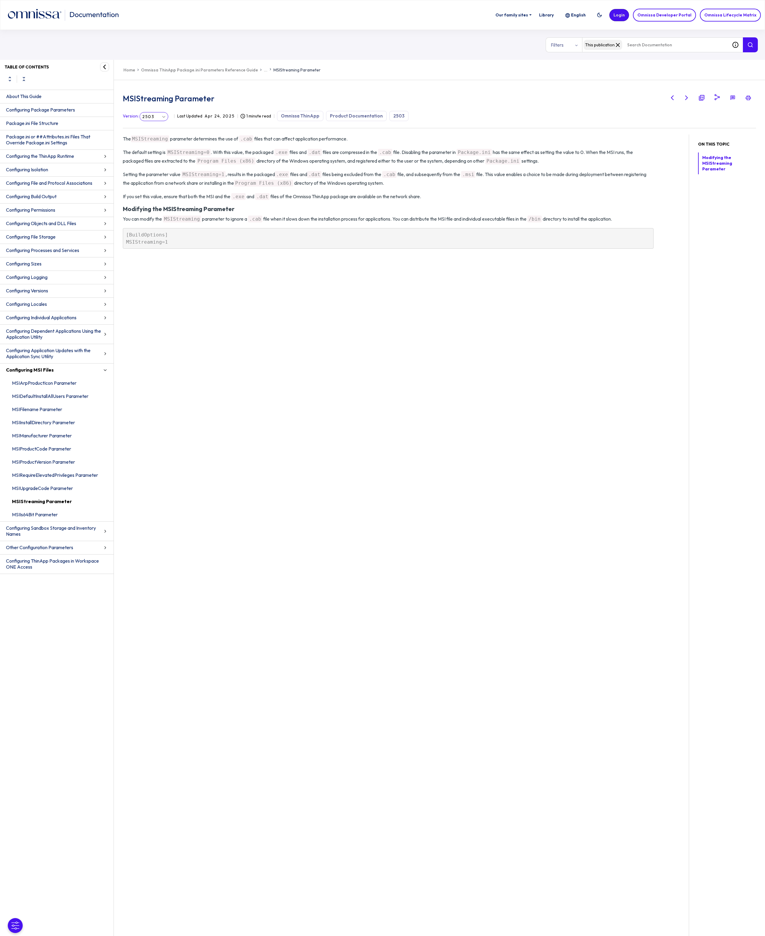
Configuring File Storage (31, 237)
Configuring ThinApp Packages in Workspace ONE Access (52, 564)
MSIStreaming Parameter (42, 501)
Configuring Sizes (24, 264)
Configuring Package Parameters (40, 110)
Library (546, 15)
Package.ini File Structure (32, 123)
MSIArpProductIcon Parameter (44, 383)
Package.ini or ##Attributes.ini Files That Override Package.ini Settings (48, 140)
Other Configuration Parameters (39, 547)
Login (619, 15)
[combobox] (655, 44)
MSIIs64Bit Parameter (35, 514)
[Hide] (104, 66)
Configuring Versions (27, 291)
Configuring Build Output (31, 196)
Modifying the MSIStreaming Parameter (717, 163)
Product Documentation (356, 116)
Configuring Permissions (30, 210)
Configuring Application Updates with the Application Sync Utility (48, 353)
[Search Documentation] (750, 44)
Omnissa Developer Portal (664, 15)
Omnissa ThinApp (300, 116)
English (578, 15)
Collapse (24, 79)
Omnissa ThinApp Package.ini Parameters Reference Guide (199, 70)
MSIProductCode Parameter (41, 449)
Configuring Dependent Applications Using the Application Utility (53, 334)
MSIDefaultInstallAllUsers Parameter (50, 396)
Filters (557, 45)
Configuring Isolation (27, 169)
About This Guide (24, 96)
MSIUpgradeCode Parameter (42, 488)
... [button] (265, 70)
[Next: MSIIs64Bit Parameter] (687, 97)
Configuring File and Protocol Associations (49, 183)
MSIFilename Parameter (37, 409)
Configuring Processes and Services (42, 250)
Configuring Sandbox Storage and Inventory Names (51, 531)
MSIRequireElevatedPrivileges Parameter (55, 475)
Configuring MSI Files (30, 370)
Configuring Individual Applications (41, 317)
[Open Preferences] (15, 925)
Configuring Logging (27, 277)
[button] (599, 15)
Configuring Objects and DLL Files (41, 223)
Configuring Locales (26, 304)
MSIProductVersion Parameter (43, 462)
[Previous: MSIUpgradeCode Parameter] (672, 97)
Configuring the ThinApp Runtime (40, 156)
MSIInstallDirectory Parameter (43, 422)
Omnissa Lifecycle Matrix (730, 15)
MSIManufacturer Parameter (42, 436)
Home (129, 70)
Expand (10, 79)
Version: (131, 116)
